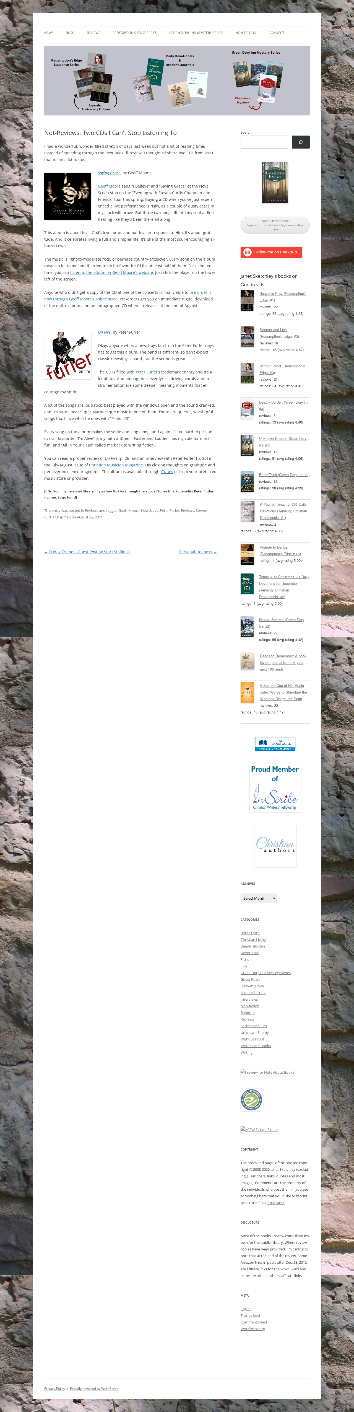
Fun (244, 966)
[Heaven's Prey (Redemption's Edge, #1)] (250, 301)
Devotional (250, 952)
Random (248, 1012)
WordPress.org (253, 1328)
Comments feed (254, 1322)
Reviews (93, 32)
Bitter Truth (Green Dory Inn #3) (284, 474)
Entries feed (250, 1315)
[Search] (301, 142)
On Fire (104, 332)
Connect (276, 32)
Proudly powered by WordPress (94, 1388)
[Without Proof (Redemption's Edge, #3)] (250, 374)
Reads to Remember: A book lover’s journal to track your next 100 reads (283, 662)
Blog (70, 32)
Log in (246, 1308)
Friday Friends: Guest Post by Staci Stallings (87, 551)
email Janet (276, 1202)
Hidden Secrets (253, 992)
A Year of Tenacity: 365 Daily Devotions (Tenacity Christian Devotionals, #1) (283, 511)
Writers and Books (256, 1045)
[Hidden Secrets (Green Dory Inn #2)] (250, 627)
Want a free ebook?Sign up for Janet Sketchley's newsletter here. (275, 225)
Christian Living (253, 939)
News (49, 32)
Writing (247, 1052)
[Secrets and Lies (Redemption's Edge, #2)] (250, 337)
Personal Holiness (198, 551)
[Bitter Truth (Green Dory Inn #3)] (250, 482)
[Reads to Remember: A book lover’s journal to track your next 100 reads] (250, 662)
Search (246, 132)
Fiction (246, 959)
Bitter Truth (250, 932)
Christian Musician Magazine (116, 465)
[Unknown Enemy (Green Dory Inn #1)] (250, 446)
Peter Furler (147, 372)
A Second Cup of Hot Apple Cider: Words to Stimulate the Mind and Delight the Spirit (283, 692)
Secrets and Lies (254, 1025)
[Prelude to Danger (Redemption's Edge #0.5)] (250, 555)
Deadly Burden (253, 946)
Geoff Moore (109, 186)
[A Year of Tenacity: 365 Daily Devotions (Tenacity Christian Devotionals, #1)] (250, 512)
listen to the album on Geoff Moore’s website (111, 272)
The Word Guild (286, 1268)
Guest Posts (250, 979)
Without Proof (252, 1039)
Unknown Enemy (255, 1032)
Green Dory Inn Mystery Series (196, 32)
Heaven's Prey (252, 985)
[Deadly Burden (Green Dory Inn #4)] (250, 410)
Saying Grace (109, 172)
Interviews (249, 999)
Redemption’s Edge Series (135, 32)
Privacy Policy (54, 1388)
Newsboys (149, 510)
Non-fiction (245, 32)
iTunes (167, 471)
